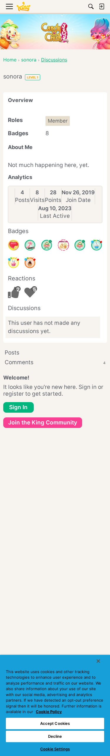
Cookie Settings (55, 749)
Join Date (78, 200)
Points (53, 200)
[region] (55, 705)
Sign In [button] (18, 407)
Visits (37, 200)
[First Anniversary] (96, 245)
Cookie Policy (49, 711)
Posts (22, 200)
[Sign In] (101, 6)
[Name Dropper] (29, 245)
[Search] (91, 6)
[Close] (98, 661)
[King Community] (23, 6)
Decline (55, 736)
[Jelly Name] (63, 245)
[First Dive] (79, 245)
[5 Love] (13, 245)
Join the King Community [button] (42, 422)
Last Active (55, 216)
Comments (55, 362)
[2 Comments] (46, 245)
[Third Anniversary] (29, 262)
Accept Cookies (55, 723)
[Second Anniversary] (13, 262)
